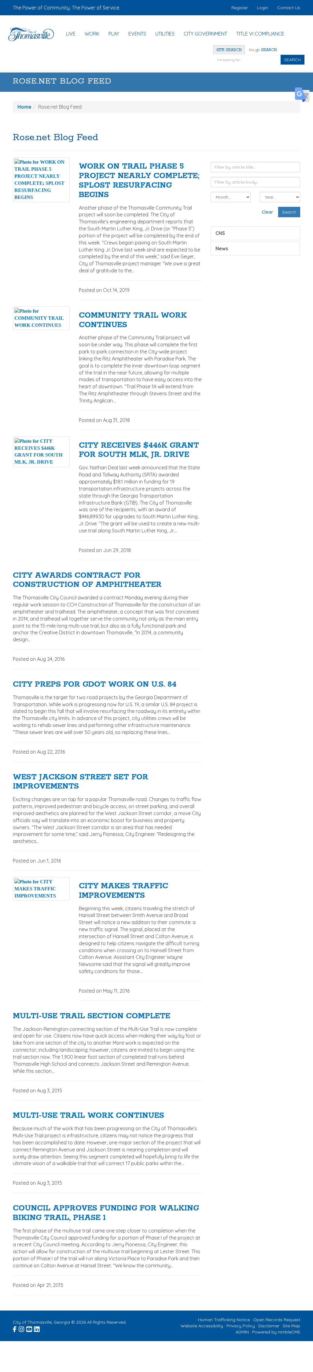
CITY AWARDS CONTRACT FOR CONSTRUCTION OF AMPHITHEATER (87, 580)
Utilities (165, 34)
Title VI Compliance (260, 34)
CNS (220, 233)
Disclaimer (268, 1326)
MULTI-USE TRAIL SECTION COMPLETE (91, 1016)
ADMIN (242, 1332)
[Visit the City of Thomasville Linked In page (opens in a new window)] (37, 1328)
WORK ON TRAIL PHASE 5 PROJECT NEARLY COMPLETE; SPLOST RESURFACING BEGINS (139, 180)
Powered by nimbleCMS (276, 1332)
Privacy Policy (240, 1326)
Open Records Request (276, 1319)
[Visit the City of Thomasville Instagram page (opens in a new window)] (22, 1328)
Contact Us (288, 7)
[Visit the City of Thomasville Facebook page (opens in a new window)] (15, 1328)
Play (114, 34)
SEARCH (292, 59)
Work (92, 34)
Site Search (228, 50)
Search (268, 50)
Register (239, 7)
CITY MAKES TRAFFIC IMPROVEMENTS (123, 890)
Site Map (291, 1326)
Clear (267, 212)
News (221, 248)
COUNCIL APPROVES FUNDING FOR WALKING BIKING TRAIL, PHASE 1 (106, 1213)
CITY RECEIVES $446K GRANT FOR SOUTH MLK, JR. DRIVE (139, 450)
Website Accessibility (202, 1326)
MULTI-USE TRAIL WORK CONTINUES (88, 1115)
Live (70, 34)
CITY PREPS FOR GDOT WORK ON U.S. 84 (94, 684)
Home (24, 107)
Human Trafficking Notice (224, 1319)
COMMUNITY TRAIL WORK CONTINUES (133, 320)
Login (262, 7)
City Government (205, 34)
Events (137, 34)
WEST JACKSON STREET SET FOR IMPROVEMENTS (80, 782)
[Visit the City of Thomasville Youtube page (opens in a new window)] (29, 1328)
